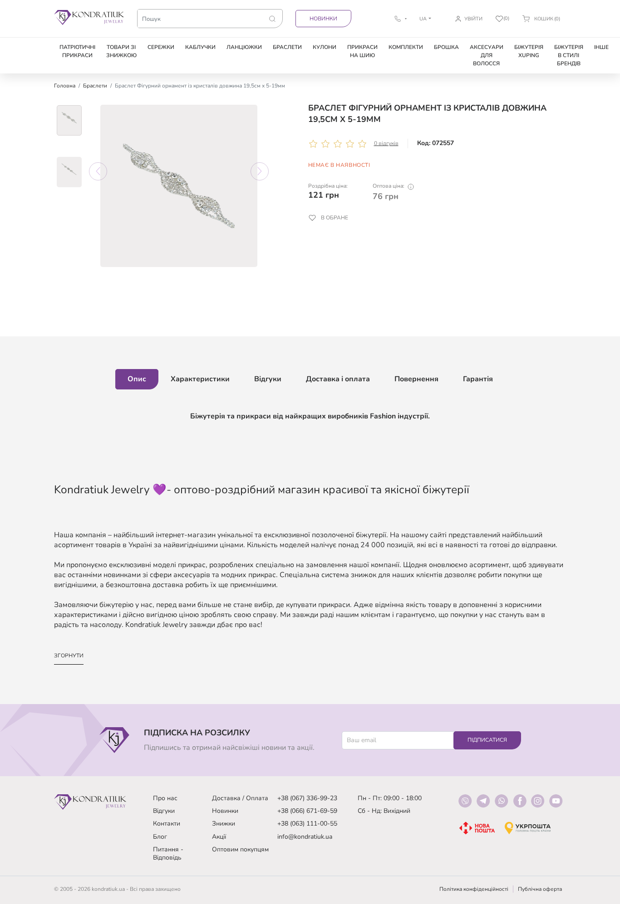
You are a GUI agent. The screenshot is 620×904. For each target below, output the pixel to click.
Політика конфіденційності (473, 889)
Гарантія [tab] (478, 379)
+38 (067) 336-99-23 (307, 798)
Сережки (161, 47)
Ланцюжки (244, 47)
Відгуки (164, 811)
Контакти (166, 823)
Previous (98, 171)
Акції (219, 836)
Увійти (473, 18)
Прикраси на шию (362, 51)
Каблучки (200, 47)
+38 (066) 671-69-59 (307, 811)
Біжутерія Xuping (528, 51)
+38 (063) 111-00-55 (307, 823)
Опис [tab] (137, 379)
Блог (160, 836)
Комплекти (406, 47)
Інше (601, 47)
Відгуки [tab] (267, 379)
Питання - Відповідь (168, 853)
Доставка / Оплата (240, 798)
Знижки (223, 823)
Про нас (165, 798)
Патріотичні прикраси (77, 51)
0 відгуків (386, 143)
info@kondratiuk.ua (304, 836)
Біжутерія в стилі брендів (568, 55)
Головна (64, 85)
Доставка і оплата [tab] (338, 379)
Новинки (323, 18)
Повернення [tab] (416, 379)
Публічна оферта (540, 889)
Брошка (446, 47)
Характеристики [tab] (200, 379)
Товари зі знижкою (121, 51)
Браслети (287, 47)
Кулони (324, 47)
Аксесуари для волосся (486, 55)
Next (260, 171)
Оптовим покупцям (240, 849)
